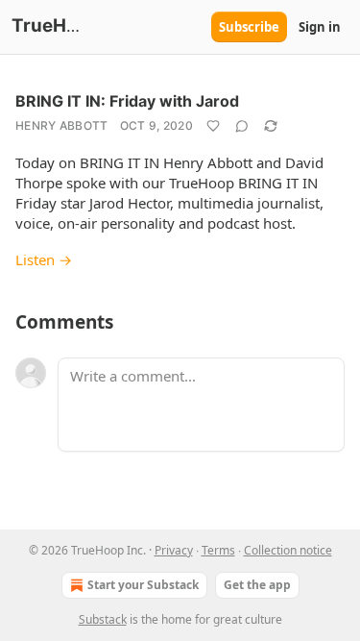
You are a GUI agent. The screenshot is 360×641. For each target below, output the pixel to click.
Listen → (43, 259)
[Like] (213, 125)
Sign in (320, 27)
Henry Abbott (61, 125)
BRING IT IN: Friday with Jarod (127, 101)
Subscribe (249, 27)
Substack (103, 619)
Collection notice (288, 550)
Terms (218, 550)
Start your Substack (143, 585)
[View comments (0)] (241, 125)
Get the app (257, 585)
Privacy (174, 550)
